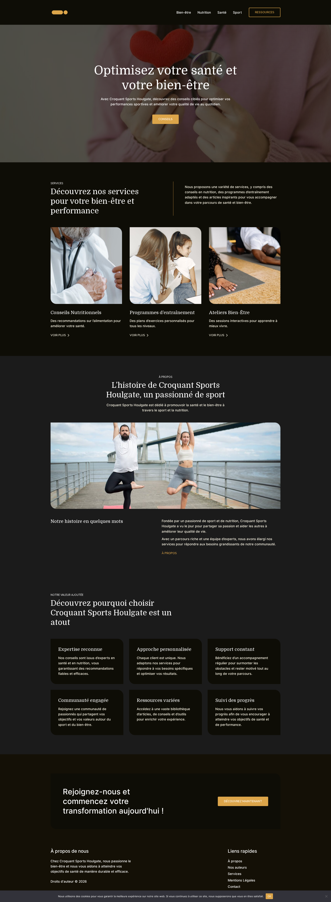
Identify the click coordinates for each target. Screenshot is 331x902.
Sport (237, 12)
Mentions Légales (241, 880)
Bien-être (183, 12)
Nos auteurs (237, 867)
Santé (221, 12)
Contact (234, 887)
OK (269, 896)
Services (234, 874)
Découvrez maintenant (243, 801)
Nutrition (204, 12)
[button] (264, 12)
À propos (235, 861)
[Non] (326, 896)
